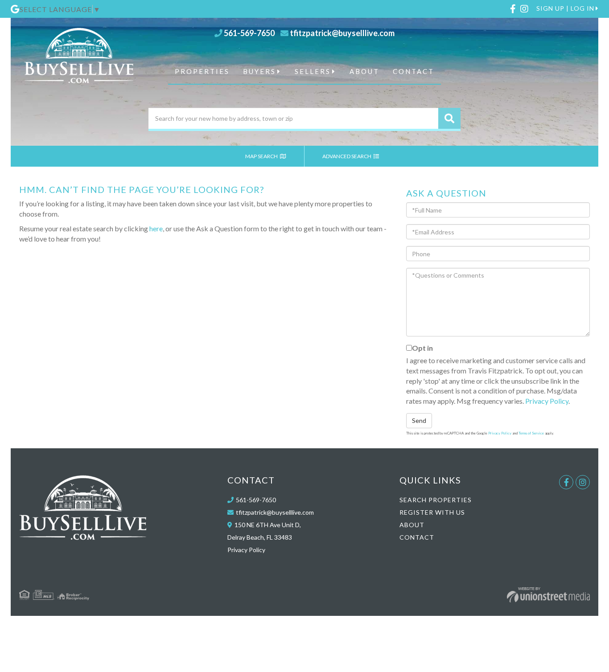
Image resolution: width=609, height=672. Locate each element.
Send (419, 420)
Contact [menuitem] (413, 71)
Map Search (262, 156)
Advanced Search (347, 156)
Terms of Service (531, 433)
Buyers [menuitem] (259, 71)
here (156, 228)
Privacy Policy (546, 401)
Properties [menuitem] (202, 71)
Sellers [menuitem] (313, 71)
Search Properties (435, 500)
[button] (449, 118)
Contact (416, 537)
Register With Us (432, 512)
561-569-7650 (249, 33)
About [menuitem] (364, 71)
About (411, 525)
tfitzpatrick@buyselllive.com (342, 33)
